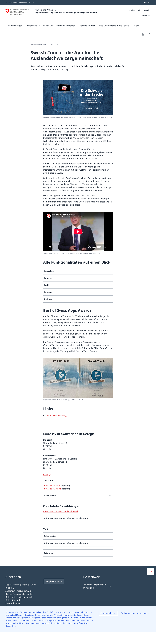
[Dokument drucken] (143, 34)
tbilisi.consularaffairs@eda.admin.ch (60, 511)
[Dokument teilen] (149, 34)
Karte (45, 474)
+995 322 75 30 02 (52, 488)
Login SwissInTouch (55, 415)
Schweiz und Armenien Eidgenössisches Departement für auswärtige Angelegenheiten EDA (66, 11)
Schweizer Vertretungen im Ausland (94, 586)
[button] (14, 25)
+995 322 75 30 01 (52, 485)
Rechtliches (10, 626)
